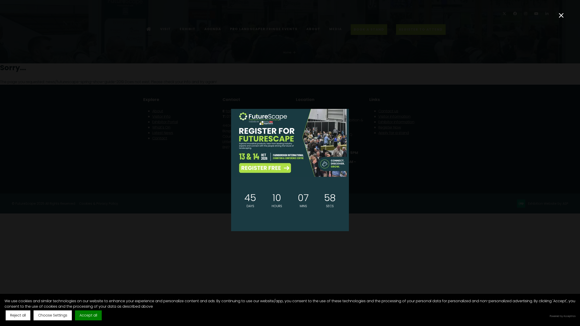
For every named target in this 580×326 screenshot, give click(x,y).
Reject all (18, 315)
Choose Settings (52, 315)
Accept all (88, 315)
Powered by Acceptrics (562, 316)
